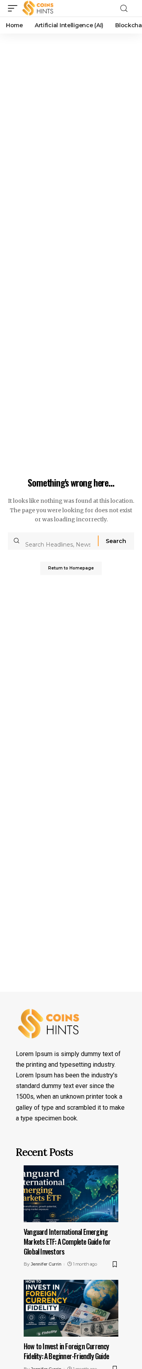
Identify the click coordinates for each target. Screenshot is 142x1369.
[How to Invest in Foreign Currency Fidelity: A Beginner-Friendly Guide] (71, 1308)
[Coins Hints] (38, 8)
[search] (126, 8)
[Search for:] (58, 541)
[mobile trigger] (14, 8)
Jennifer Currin (46, 1264)
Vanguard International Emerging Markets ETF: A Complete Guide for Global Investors (67, 1242)
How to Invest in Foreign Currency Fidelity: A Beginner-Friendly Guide (66, 1351)
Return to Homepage (71, 568)
